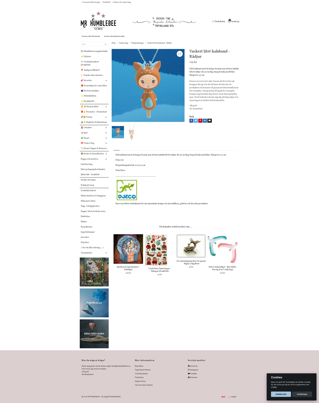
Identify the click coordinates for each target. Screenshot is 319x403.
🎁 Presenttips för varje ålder (94, 88)
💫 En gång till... (88, 103)
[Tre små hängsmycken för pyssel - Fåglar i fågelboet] (191, 248)
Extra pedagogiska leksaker (93, 172)
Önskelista (139, 380)
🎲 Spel (84, 135)
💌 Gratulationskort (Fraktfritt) (90, 66)
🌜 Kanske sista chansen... (92, 77)
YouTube (193, 376)
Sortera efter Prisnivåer (91, 39)
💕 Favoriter (86, 83)
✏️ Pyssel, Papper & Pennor (93, 151)
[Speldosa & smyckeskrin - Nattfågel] (128, 251)
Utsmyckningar (137, 45)
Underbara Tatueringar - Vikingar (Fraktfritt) (160, 272)
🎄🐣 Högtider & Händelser (93, 124)
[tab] (117, 151)
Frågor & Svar (140, 384)
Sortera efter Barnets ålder (114, 39)
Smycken (85, 245)
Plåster (84, 224)
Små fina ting (86, 166)
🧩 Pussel (85, 140)
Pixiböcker (85, 219)
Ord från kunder (141, 376)
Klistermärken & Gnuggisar (93, 198)
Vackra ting (123, 45)
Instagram (193, 372)
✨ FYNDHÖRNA (88, 98)
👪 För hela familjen (90, 93)
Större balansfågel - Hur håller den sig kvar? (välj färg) (222, 270)
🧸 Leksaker (86, 130)
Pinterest (193, 380)
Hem (114, 45)
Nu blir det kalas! (88, 182)
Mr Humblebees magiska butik (94, 53)
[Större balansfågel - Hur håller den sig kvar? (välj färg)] (222, 251)
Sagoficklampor (88, 234)
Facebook (193, 368)
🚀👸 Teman (86, 119)
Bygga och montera (89, 161)
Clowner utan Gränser (144, 387)
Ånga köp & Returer (143, 372)
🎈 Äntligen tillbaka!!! (90, 72)
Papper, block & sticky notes (93, 214)
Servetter (85, 239)
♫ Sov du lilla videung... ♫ (92, 250)
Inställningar (302, 394)
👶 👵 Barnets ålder (90, 109)
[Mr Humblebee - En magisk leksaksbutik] (100, 23)
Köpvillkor (139, 368)
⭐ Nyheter (86, 59)
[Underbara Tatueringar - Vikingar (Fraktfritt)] (159, 252)
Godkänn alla (281, 394)
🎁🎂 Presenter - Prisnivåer (93, 114)
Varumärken (86, 255)
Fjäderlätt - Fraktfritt (90, 177)
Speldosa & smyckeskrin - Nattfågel (128, 270)
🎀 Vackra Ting (87, 145)
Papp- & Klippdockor (90, 208)
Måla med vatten (88, 203)
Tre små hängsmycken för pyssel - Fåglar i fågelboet (191, 265)
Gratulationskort (88, 193)
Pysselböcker (86, 229)
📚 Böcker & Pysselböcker (92, 156)
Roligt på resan (87, 187)
